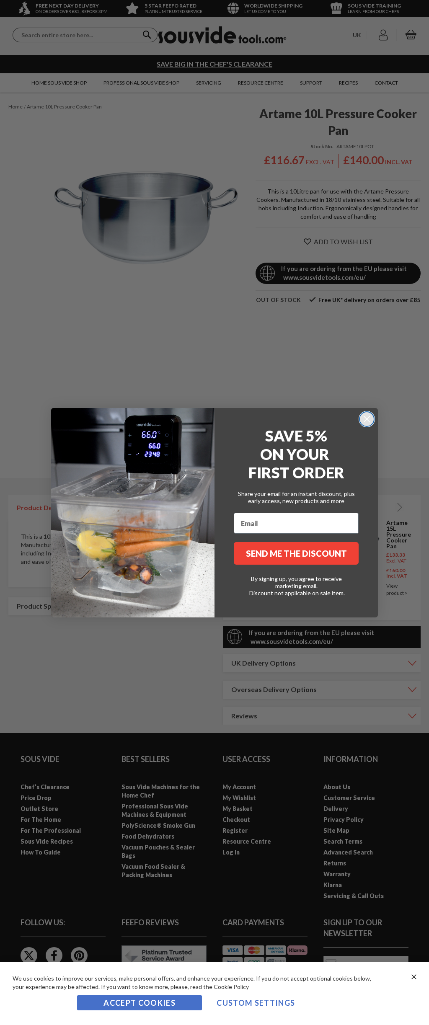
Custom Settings (256, 1002)
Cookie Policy (231, 986)
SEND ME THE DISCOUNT (296, 553)
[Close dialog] (367, 419)
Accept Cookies (139, 1002)
